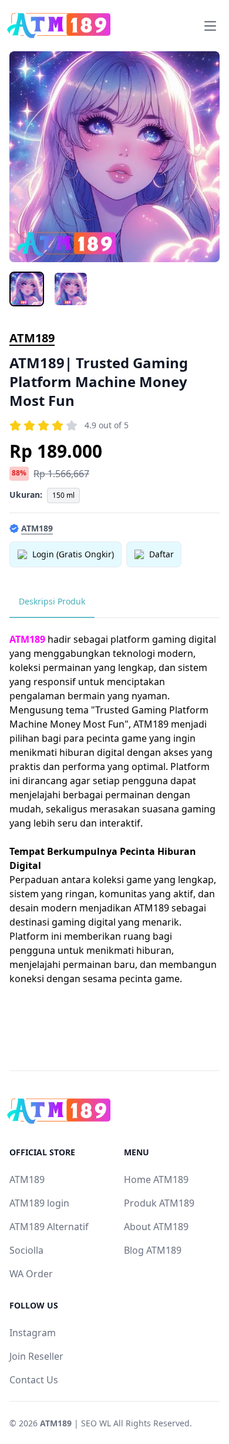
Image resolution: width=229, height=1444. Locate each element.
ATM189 (32, 338)
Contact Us (33, 1379)
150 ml (63, 495)
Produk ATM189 (159, 1203)
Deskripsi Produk (52, 601)
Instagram (32, 1332)
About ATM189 (156, 1226)
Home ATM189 (156, 1179)
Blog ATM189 (152, 1250)
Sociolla (26, 1250)
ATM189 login (39, 1203)
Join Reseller (36, 1356)
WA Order (31, 1273)
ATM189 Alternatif (49, 1226)
